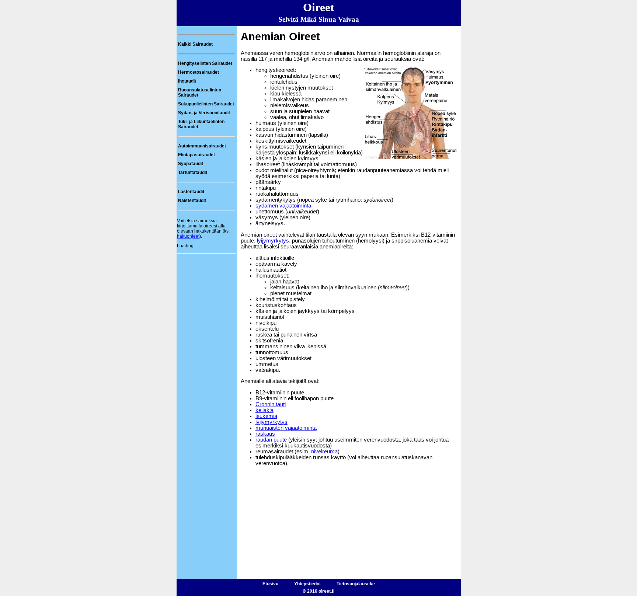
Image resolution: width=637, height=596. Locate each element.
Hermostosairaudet (198, 72)
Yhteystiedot (307, 583)
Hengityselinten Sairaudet (205, 63)
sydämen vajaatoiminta (283, 206)
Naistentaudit (192, 200)
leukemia (266, 416)
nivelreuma (324, 451)
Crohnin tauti (270, 404)
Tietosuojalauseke (356, 583)
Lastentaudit (191, 191)
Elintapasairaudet (196, 154)
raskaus (265, 434)
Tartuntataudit (192, 172)
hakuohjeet (188, 236)
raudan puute (271, 440)
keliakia (264, 410)
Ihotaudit (187, 81)
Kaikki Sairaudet (195, 44)
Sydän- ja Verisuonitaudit (204, 112)
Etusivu (270, 583)
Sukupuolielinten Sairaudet (206, 104)
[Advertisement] (206, 274)
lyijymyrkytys (273, 241)
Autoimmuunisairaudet (202, 146)
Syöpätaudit (190, 163)
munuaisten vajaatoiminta (286, 428)
